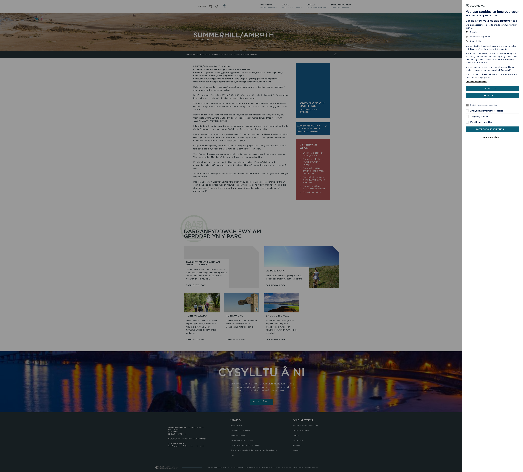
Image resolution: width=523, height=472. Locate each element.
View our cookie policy (476, 82)
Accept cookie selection (490, 129)
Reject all (490, 95)
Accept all (490, 89)
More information (491, 137)
